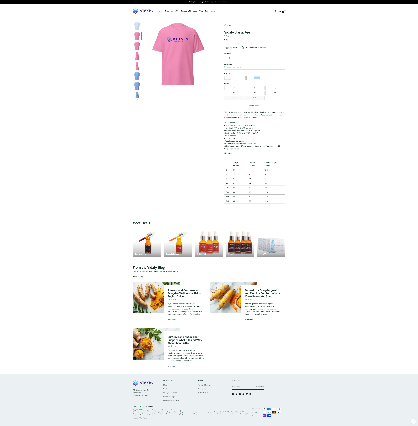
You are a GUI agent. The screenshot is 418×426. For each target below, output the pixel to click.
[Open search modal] (275, 11)
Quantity (227, 54)
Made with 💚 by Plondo (140, 418)
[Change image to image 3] (137, 46)
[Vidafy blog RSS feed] (253, 416)
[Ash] (264, 78)
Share (229, 25)
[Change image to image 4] (137, 56)
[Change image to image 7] (137, 86)
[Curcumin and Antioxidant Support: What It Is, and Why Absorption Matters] (156, 349)
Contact (166, 389)
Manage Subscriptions (171, 393)
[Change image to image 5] (137, 66)
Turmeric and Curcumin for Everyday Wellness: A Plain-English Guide (184, 293)
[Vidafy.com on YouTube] (243, 394)
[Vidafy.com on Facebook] (233, 394)
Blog (165, 385)
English (135, 406)
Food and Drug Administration (170, 412)
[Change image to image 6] (137, 76)
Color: (229, 74)
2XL (254, 93)
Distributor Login (169, 397)
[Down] (137, 99)
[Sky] (249, 78)
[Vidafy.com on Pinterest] (240, 394)
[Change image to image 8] (137, 96)
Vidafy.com (228, 36)
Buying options (254, 105)
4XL (234, 98)
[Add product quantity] (226, 58)
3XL (275, 93)
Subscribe (260, 387)
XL (234, 93)
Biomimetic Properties (171, 401)
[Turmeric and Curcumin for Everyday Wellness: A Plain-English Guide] (156, 302)
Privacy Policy (203, 389)
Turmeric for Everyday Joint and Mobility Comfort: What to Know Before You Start (263, 293)
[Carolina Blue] (235, 78)
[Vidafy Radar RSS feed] (253, 412)
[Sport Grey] (242, 78)
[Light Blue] (257, 78)
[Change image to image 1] (137, 26)
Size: (226, 84)
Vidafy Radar (256, 409)
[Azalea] (227, 78)
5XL (254, 98)
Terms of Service (204, 385)
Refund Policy (203, 393)
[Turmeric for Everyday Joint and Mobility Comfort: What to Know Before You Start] (233, 302)
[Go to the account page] (279, 11)
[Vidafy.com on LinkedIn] (250, 394)
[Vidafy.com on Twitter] (236, 394)
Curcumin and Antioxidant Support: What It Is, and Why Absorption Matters (185, 340)
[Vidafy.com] (144, 11)
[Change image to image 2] (137, 36)
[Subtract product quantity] (233, 58)
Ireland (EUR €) (147, 406)
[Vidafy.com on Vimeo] (247, 394)
